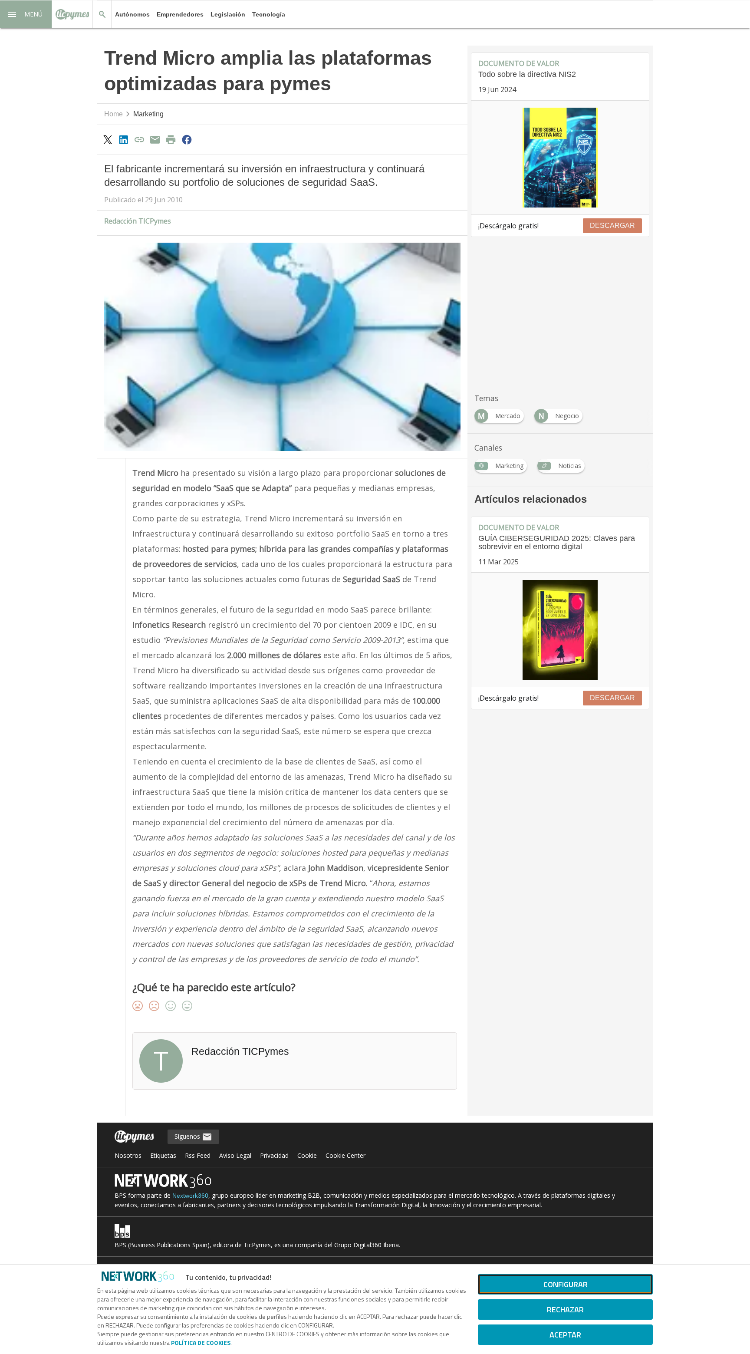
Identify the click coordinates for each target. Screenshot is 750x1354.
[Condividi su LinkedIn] (123, 139)
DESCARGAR (612, 225)
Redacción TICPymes (137, 221)
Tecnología (268, 14)
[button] (26, 14)
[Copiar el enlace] (139, 139)
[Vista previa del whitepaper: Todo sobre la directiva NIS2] (560, 158)
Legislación (228, 14)
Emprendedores (180, 14)
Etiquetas (163, 1155)
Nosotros (128, 1155)
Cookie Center (345, 1155)
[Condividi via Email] (155, 139)
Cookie (307, 1155)
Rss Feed (198, 1155)
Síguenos (188, 1136)
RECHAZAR (565, 1309)
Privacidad (274, 1155)
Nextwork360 (190, 1195)
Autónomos (132, 14)
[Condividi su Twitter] (108, 139)
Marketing (148, 114)
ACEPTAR (565, 1335)
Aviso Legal (235, 1155)
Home (113, 114)
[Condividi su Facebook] (187, 139)
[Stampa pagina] (171, 139)
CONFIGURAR (565, 1284)
